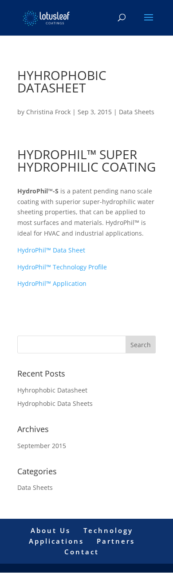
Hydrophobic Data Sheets (55, 403)
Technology (108, 530)
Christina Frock (48, 112)
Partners (116, 541)
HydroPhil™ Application (51, 283)
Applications (56, 541)
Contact (81, 551)
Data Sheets (136, 112)
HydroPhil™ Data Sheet (52, 250)
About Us (51, 530)
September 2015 (41, 445)
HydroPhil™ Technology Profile (63, 267)
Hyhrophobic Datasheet (52, 390)
